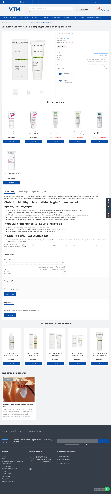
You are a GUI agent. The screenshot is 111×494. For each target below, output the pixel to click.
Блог (75, 18)
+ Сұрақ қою (10, 315)
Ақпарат (66, 18)
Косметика (35, 18)
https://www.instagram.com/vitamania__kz (30, 469)
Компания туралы (51, 2)
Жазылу (104, 441)
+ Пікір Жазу (10, 294)
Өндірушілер (56, 18)
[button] (108, 214)
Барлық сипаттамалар (101, 53)
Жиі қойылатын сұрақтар (9, 468)
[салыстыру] (19, 111)
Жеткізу (42, 2)
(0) (72, 33)
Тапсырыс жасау (105, 10)
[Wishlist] (106, 33)
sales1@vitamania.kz (63, 459)
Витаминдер (24, 18)
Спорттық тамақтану (9, 18)
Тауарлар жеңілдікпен (94, 18)
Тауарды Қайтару (7, 474)
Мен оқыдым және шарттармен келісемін (76, 444)
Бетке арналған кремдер (21, 22)
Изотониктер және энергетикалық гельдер (35, 430)
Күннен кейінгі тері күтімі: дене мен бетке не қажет (18, 405)
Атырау (60, 12)
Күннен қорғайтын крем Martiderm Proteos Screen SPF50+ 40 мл (99, 133)
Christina (66, 38)
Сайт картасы (6, 476)
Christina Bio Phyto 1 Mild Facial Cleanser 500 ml (11, 355)
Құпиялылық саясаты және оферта (12, 461)
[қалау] (19, 108)
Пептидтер (46, 18)
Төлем (35, 2)
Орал (48, 12)
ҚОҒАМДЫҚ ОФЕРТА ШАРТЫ (72, 444)
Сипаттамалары (23, 192)
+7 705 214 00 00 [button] (63, 456)
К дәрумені (21, 430)
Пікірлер (81, 18)
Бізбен (4, 471)
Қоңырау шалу (82, 10)
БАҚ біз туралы (6, 463)
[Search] (71, 8)
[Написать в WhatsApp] (107, 489)
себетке (11, 142)
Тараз (71, 12)
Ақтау (26, 430)
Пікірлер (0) (35, 192)
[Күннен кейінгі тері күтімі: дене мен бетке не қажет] (19, 389)
